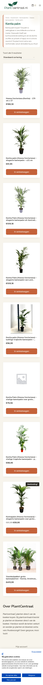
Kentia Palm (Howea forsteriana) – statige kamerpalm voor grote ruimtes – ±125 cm (21, 399)
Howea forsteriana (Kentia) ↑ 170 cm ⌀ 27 (20, 99)
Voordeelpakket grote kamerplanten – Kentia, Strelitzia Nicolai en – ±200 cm (21, 578)
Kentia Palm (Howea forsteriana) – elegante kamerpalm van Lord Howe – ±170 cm (21, 280)
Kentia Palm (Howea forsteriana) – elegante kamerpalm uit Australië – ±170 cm (21, 220)
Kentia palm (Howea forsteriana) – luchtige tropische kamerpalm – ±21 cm (21, 339)
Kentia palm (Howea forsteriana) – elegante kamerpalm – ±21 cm (21, 159)
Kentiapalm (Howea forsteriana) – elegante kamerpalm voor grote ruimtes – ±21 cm (21, 519)
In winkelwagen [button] (21, 112)
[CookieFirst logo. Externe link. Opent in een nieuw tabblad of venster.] (3, 654)
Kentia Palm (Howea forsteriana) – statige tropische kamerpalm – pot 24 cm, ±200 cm (21, 459)
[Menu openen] (40, 5)
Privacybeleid (36, 652)
